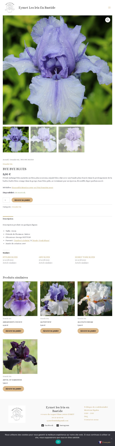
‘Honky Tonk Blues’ (40, 240)
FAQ (86, 416)
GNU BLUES (44, 257)
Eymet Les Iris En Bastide (37, 7)
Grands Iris (14, 160)
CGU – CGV (89, 413)
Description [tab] (8, 219)
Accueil (5, 160)
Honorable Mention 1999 (22, 187)
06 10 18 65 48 (57, 417)
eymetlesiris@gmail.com (57, 421)
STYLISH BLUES (10, 257)
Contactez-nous (91, 420)
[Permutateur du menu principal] (109, 7)
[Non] (111, 438)
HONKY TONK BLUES (85, 257)
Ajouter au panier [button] (13, 331)
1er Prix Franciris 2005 (43, 187)
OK (58, 442)
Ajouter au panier (22, 200)
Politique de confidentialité (96, 407)
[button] (107, 19)
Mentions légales (91, 410)
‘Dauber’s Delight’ (22, 240)
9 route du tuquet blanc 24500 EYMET (57, 414)
